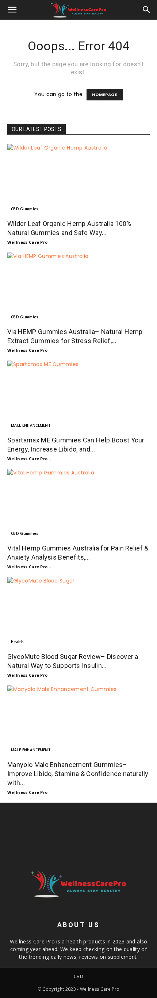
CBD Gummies (25, 208)
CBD (78, 976)
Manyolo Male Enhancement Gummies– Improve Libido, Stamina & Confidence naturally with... (78, 774)
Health (17, 641)
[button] (12, 10)
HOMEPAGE (104, 95)
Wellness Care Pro (27, 242)
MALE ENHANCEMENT (31, 425)
